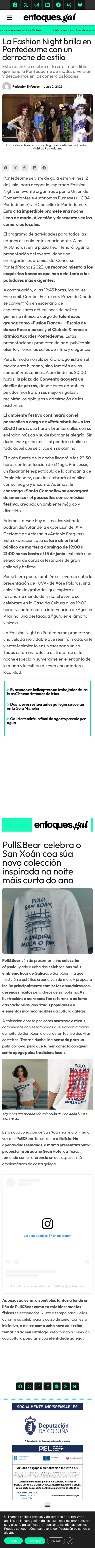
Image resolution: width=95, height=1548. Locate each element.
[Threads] (69, 5)
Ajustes (56, 1540)
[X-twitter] (26, 5)
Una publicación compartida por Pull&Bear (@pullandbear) (48, 1286)
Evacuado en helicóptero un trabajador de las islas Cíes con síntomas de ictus (47, 691)
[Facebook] (15, 5)
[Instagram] (37, 5)
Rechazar (35, 1540)
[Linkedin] (47, 5)
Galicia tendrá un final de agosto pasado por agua (46, 720)
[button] (5, 167)
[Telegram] (58, 5)
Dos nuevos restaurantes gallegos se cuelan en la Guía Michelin (45, 706)
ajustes (9, 1532)
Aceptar (13, 1540)
